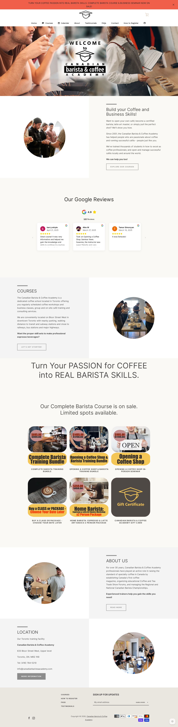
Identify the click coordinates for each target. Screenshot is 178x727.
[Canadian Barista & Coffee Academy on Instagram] (33, 718)
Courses (65, 695)
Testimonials (67, 706)
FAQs (63, 702)
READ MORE (116, 607)
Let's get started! (31, 347)
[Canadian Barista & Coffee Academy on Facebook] (29, 718)
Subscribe (141, 702)
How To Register (69, 698)
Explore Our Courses (122, 167)
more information (31, 676)
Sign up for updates (106, 694)
